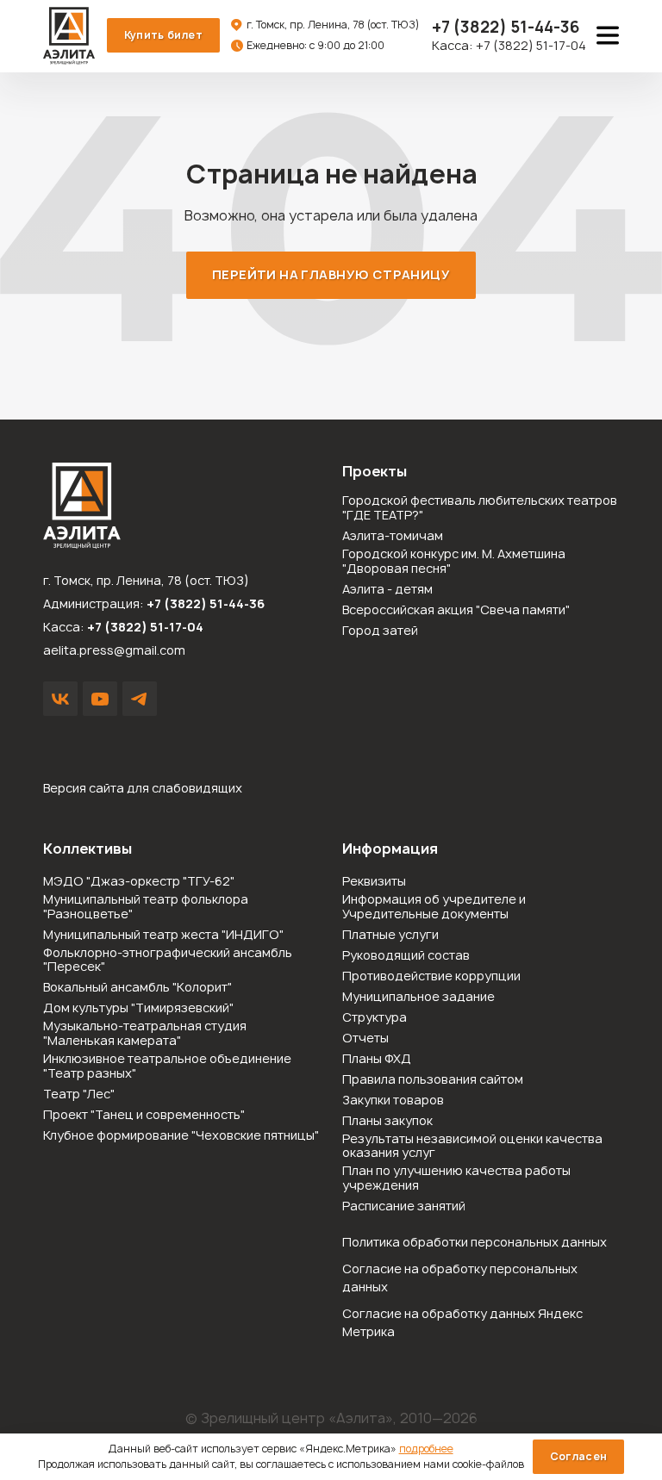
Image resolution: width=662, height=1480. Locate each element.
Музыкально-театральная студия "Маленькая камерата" (145, 1033)
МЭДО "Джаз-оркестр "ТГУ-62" (138, 881)
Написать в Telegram (139, 698)
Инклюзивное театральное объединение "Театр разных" (167, 1066)
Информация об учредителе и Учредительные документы (434, 907)
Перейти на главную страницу (331, 274)
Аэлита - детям (387, 589)
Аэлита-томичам (392, 536)
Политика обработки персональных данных (474, 1242)
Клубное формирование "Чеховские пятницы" (181, 1136)
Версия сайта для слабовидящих (142, 788)
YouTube (100, 698)
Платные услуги (390, 935)
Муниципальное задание (418, 997)
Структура (374, 1018)
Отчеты (365, 1038)
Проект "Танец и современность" (144, 1115)
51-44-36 (505, 27)
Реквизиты (374, 881)
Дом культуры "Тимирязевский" (138, 1008)
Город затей (380, 631)
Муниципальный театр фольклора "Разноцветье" (145, 907)
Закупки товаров (393, 1100)
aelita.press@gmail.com (114, 650)
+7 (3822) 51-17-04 (531, 45)
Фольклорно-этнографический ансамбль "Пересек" (167, 960)
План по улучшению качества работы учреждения (456, 1178)
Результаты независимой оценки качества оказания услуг (472, 1146)
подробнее (426, 1448)
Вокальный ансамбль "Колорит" (137, 987)
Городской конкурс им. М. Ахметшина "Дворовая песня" (453, 561)
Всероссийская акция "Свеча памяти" (456, 610)
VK (60, 698)
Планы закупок (387, 1121)
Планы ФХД (376, 1059)
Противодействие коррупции (431, 976)
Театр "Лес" (79, 1094)
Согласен (579, 1456)
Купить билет (163, 35)
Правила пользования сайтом (432, 1080)
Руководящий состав (406, 955)
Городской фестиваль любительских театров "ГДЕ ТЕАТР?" (479, 508)
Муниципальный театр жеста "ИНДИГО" (163, 935)
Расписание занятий (403, 1206)
